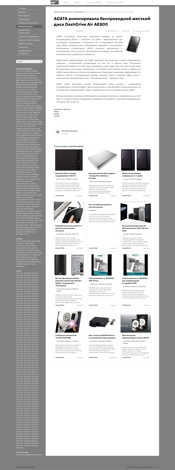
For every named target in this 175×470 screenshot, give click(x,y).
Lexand (18, 133)
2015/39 (34, 406)
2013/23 (34, 321)
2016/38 (34, 438)
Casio (24, 89)
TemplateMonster (23, 200)
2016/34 (27, 436)
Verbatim (35, 207)
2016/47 (34, 445)
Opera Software (27, 161)
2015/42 (34, 409)
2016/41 (34, 441)
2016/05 (27, 418)
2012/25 (34, 287)
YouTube (29, 220)
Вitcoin (34, 223)
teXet (32, 200)
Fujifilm (26, 108)
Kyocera (32, 128)
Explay (26, 103)
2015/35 (27, 404)
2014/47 (27, 377)
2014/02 (34, 342)
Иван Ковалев (21, 252)
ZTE (40, 220)
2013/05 (19, 310)
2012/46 (34, 303)
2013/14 (19, 317)
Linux (18, 135)
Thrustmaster (21, 202)
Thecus (38, 200)
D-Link (31, 96)
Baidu (40, 83)
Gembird (38, 110)
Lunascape (32, 135)
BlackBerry (20, 87)
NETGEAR (19, 234)
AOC (35, 78)
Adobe (34, 71)
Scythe (36, 186)
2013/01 (34, 305)
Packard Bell (20, 165)
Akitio (38, 73)
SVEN (18, 197)
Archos (31, 80)
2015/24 (34, 395)
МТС (27, 225)
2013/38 (34, 333)
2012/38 (19, 298)
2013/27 (19, 326)
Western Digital (22, 213)
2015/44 (27, 411)
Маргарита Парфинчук (31, 255)
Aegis (25, 73)
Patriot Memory (22, 167)
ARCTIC (37, 80)
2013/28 (27, 326)
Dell (25, 99)
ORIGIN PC (26, 163)
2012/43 (34, 301)
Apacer (31, 227)
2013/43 (27, 337)
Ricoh (38, 179)
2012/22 (34, 285)
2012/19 (34, 282)
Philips (37, 167)
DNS (39, 99)
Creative (25, 96)
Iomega (39, 122)
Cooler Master (27, 94)
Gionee (18, 115)
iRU (35, 124)
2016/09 (34, 420)
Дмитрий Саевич (32, 250)
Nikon (18, 154)
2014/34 (19, 367)
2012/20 (19, 285)
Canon (18, 89)
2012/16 (34, 280)
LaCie (37, 128)
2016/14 (27, 425)
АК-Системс (26, 223)
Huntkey (27, 230)
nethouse (37, 151)
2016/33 (19, 436)
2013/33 (19, 331)
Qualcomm (20, 179)
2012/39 (27, 298)
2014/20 (27, 356)
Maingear (25, 138)
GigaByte (36, 112)
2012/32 (19, 294)
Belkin (18, 85)
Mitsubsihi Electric (23, 144)
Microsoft (33, 142)
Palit (27, 165)
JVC (24, 126)
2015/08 (27, 383)
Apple (18, 80)
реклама (39, 455)
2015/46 (19, 413)
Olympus (34, 158)
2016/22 (34, 427)
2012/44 (19, 303)
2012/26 (19, 289)
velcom (28, 207)
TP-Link (37, 202)
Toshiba (30, 202)
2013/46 (27, 340)
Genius (18, 112)
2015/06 (34, 381)
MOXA (33, 149)
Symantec (29, 197)
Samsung (19, 186)
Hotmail (19, 119)
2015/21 (34, 393)
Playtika (19, 227)
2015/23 (27, 395)
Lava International (23, 131)
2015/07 (19, 383)
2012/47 (19, 305)
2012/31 (34, 291)
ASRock (23, 83)
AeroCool (32, 73)
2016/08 (27, 420)
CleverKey (19, 92)
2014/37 (19, 370)
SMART (18, 193)
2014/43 (19, 374)
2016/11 (27, 422)
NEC (31, 151)
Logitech (24, 135)
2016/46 (27, 445)
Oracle (18, 163)
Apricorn (24, 80)
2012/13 (34, 278)
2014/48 (34, 377)
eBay (18, 101)
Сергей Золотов (34, 262)
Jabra (40, 124)
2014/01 (27, 342)
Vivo (26, 211)
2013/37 (27, 333)
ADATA (28, 71)
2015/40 (19, 409)
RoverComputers (22, 184)
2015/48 (34, 413)
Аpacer (18, 223)
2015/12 (34, 386)
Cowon (18, 96)
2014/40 (19, 372)
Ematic (28, 101)
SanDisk (27, 186)
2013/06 (27, 310)
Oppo (36, 161)
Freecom (19, 108)
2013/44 (34, 337)
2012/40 (34, 298)
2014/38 (27, 370)
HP (24, 119)
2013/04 (34, 308)
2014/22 (19, 358)
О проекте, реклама (93, 2)
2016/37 (27, 438)
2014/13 (27, 351)
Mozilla (38, 149)
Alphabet (32, 76)
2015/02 (27, 379)
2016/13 (19, 425)
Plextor (34, 170)
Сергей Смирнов (22, 264)
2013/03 (27, 308)
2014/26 (27, 360)
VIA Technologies (27, 209)
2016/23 (19, 429)
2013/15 (27, 317)
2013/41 (34, 335)
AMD (24, 78)
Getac (24, 112)
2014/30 (34, 363)
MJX (32, 144)
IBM (37, 119)
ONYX (18, 161)
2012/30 (27, 291)
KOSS (26, 128)
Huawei (32, 119)
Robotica (28, 181)
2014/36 (34, 367)
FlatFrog (28, 105)
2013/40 (27, 335)
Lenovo (38, 131)
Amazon (19, 78)
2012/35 (19, 296)
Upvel (18, 207)
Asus (28, 83)
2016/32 (34, 434)
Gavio (25, 110)
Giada (29, 112)
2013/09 (27, 312)
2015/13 (19, 388)
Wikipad (37, 213)
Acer (24, 71)
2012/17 (19, 282)
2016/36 (19, 438)
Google (30, 115)
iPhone (26, 124)
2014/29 (27, 363)
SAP (31, 186)
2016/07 (19, 420)
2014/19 (19, 356)
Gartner (19, 110)
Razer (33, 179)
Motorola (28, 147)
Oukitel (33, 163)
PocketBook (20, 172)
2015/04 (19, 381)
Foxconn (38, 105)
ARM (17, 83)
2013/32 (34, 328)
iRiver (32, 124)
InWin (33, 122)
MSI (17, 151)
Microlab (19, 142)
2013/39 (19, 335)
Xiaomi (23, 218)
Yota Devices (21, 220)
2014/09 (19, 349)
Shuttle (31, 188)
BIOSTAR (33, 85)
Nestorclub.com (154, 467)
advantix (19, 73)
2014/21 (34, 356)
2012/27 (27, 289)
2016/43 (27, 443)
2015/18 (34, 390)
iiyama (24, 122)
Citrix (34, 89)
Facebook (33, 103)
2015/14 (27, 388)
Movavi (27, 149)
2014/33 (34, 365)
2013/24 (19, 324)
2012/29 (19, 291)
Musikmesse (24, 151)
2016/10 (19, 422)
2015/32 (27, 402)
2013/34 (27, 331)
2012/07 (34, 273)
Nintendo (24, 154)
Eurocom (19, 103)
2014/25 (19, 360)
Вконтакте (20, 225)
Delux (29, 99)
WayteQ (38, 211)
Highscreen (32, 117)
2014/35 (27, 367)
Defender (19, 99)
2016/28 (27, 432)
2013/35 (34, 331)
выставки (19, 455)
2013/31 (27, 328)
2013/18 (27, 319)
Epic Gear (19, 230)
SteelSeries (27, 195)
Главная (66, 2)
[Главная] (54, 2)
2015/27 (34, 397)
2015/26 (27, 397)
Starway (19, 195)
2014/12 (19, 351)
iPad (21, 124)
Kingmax (19, 232)
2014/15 (19, 354)
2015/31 (19, 402)
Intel (29, 122)
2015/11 (27, 386)
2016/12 (34, 422)
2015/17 (27, 390)
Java (17, 126)
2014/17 (27, 354)
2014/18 (34, 354)
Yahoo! (37, 218)
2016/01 (19, 416)
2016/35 (34, 436)
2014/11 (34, 349)
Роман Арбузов (32, 259)
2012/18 (27, 282)
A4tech (18, 71)
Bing (27, 85)
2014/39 (34, 370)
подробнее (59, 196)
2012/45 (27, 303)
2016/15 (34, 425)
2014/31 (19, 365)
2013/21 (27, 321)
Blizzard (27, 87)
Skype (32, 190)
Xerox (18, 218)
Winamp (19, 216)
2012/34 (34, 294)
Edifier (22, 101)
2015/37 (19, 406)
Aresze (37, 227)
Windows (26, 216)
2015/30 (34, 399)
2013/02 (19, 308)
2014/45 (34, 374)
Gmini (24, 115)
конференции (29, 455)
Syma (23, 197)
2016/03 (34, 416)
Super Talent (37, 195)
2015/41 (27, 409)
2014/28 (19, 363)
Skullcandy (25, 190)
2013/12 (27, 314)
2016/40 (27, 441)
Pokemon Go (31, 172)
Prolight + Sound (22, 177)
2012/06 (27, 273)
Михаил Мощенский (23, 257)
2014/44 (27, 374)
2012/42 (27, 301)
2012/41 (19, 301)
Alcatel (18, 76)
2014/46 (19, 377)
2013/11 (19, 314)
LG (30, 133)
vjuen (29, 241)
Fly (33, 105)
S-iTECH (33, 184)
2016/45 (19, 445)
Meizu (31, 138)
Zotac (36, 220)
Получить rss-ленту (116, 2)
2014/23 (27, 358)
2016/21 (27, 427)
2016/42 (19, 443)
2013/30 (19, 328)
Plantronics (26, 170)
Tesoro (26, 234)
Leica (32, 131)
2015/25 (19, 397)
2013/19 (34, 319)
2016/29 (34, 432)
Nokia (31, 154)
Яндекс (25, 227)
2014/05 (34, 344)
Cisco (29, 89)
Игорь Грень (32, 252)
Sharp (25, 188)
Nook (25, 156)
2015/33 (34, 402)
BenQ (23, 85)
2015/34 (19, 404)
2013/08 (19, 312)
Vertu (18, 209)
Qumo (27, 179)
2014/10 (27, 349)
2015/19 (19, 393)
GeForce (31, 110)
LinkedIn (35, 133)
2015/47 (27, 413)
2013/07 (34, 310)
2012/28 (34, 289)
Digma (34, 99)
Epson (34, 101)
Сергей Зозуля (21, 262)
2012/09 (27, 275)
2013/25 (27, 324)
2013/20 (19, 321)
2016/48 (19, 448)
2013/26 (34, 324)
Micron (26, 142)
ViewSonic (20, 211)
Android (30, 78)
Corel (35, 94)
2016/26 (19, 432)
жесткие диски (78, 12)
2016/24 (27, 429)
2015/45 (34, 411)
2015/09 (34, 383)
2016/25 (34, 429)
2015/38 (27, 406)
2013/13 (34, 314)
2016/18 (19, 427)
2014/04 (27, 344)
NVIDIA (30, 156)
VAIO (23, 207)
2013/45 (19, 340)
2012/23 (19, 287)
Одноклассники (35, 225)
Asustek (34, 83)
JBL (21, 126)
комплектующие (66, 12)
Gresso (24, 117)
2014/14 (34, 351)
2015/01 (19, 379)
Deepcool (38, 96)
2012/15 (27, 280)
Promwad (33, 177)
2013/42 (19, 337)
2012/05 (19, 273)
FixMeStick (20, 105)
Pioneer (19, 170)
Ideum (18, 122)
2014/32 (27, 365)
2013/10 (34, 312)
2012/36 (27, 296)
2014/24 (34, 358)
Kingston (19, 128)
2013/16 (34, 317)
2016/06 (34, 418)
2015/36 (34, 404)
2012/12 (27, 278)
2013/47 (34, 340)
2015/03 (34, 379)
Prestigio (35, 174)
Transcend (20, 204)
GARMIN (38, 108)
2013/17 (19, 319)
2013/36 (19, 333)
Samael (23, 241)
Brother (34, 87)
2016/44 (34, 443)
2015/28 (19, 399)
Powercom (27, 174)
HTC (27, 119)
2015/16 (19, 390)
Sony (24, 193)
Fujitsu (32, 108)
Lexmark (25, 133)
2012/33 (27, 294)
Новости (77, 2)
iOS (17, 124)
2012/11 (19, 278)
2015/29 (27, 399)
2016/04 (19, 418)
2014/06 (19, 347)
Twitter (27, 204)
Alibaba (25, 76)
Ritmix (22, 181)
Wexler (31, 213)
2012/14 (19, 280)
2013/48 (19, 342)
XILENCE (30, 218)
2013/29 (34, 326)
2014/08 (34, 347)
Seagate (19, 188)
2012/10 (34, 275)
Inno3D (33, 230)
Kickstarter (31, 126)
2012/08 (19, 275)
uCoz (37, 204)
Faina (18, 241)
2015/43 (19, 411)
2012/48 (27, 305)
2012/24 (27, 287)
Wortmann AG (36, 216)
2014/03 (19, 344)
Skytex (37, 190)
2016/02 (27, 416)
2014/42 (34, 372)
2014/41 (27, 372)
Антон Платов (30, 246)
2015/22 (19, 395)
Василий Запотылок (23, 248)
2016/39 (19, 441)
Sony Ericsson (31, 193)
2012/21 (27, 285)
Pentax (31, 167)
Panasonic (34, 165)
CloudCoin (28, 92)
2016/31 (27, 434)
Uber (33, 204)
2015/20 (27, 393)
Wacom (31, 211)
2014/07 (27, 347)
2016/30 (19, 434)
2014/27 (34, 360)
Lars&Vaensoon (29, 232)
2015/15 (34, 388)
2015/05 (27, 381)
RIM (17, 181)
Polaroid (19, 174)
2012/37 (34, 296)
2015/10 (19, 386)
